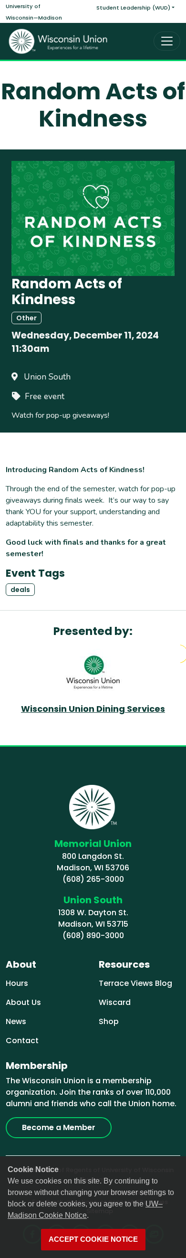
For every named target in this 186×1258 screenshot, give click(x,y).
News (16, 1021)
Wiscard (115, 1002)
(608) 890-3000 (93, 935)
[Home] (58, 41)
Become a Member (58, 1127)
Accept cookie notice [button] (93, 1239)
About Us (23, 1002)
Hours (17, 983)
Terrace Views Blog (135, 983)
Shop (109, 1021)
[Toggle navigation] (167, 41)
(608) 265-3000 (93, 879)
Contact (22, 1040)
